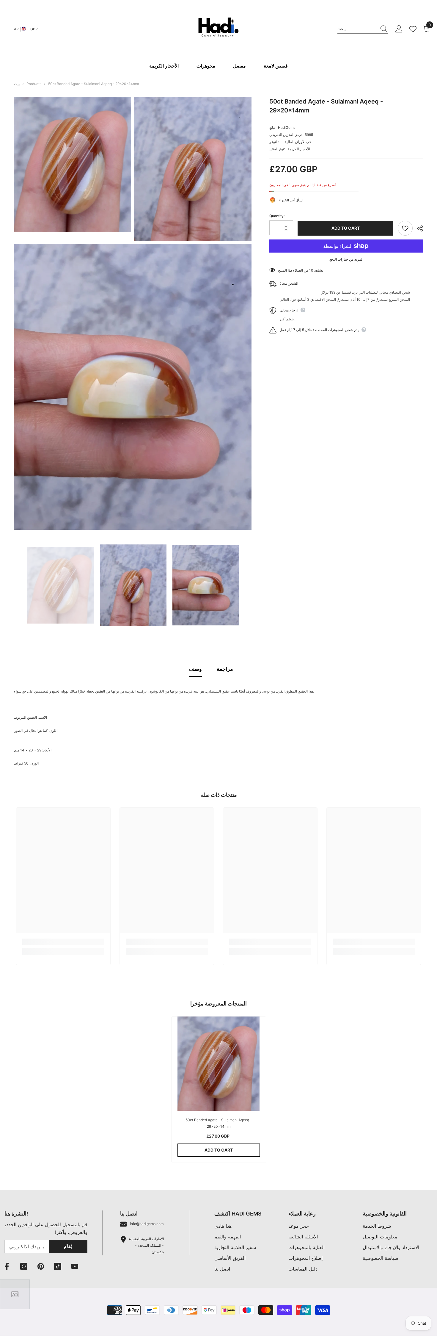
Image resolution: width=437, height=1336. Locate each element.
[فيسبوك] (7, 1266)
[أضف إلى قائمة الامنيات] (405, 228)
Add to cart (345, 228)
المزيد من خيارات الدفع (346, 259)
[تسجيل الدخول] (399, 29)
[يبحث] (362, 29)
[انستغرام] (24, 1266)
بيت (17, 84)
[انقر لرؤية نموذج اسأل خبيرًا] (15, 1294)
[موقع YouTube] (74, 1266)
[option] (60, 585)
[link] (63, 942)
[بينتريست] (40, 1266)
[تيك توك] (57, 1266)
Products (33, 84)
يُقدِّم (68, 1246)
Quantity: (276, 216)
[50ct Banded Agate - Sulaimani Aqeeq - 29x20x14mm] (219, 1064)
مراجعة (225, 669)
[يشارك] (418, 228)
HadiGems (286, 127)
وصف (195, 669)
